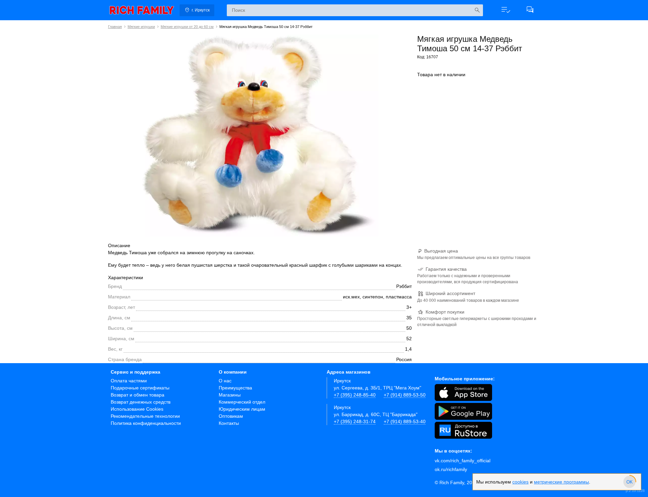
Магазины (230, 395)
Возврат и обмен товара (137, 395)
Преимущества (235, 387)
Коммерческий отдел (242, 402)
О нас (225, 380)
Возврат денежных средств (140, 402)
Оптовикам (231, 416)
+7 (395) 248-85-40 (355, 395)
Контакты (229, 423)
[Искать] (477, 10)
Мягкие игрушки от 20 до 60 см (187, 27)
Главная (115, 27)
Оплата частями (129, 380)
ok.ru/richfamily (451, 469)
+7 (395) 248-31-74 (355, 421)
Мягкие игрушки (141, 27)
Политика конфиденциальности (146, 423)
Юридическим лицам (242, 409)
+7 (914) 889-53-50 (405, 395)
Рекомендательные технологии (145, 416)
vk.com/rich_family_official (462, 460)
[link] (142, 10)
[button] (505, 10)
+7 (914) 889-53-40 (405, 421)
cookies (520, 482)
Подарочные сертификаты (140, 387)
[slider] (629, 482)
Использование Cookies (137, 409)
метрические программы (561, 482)
